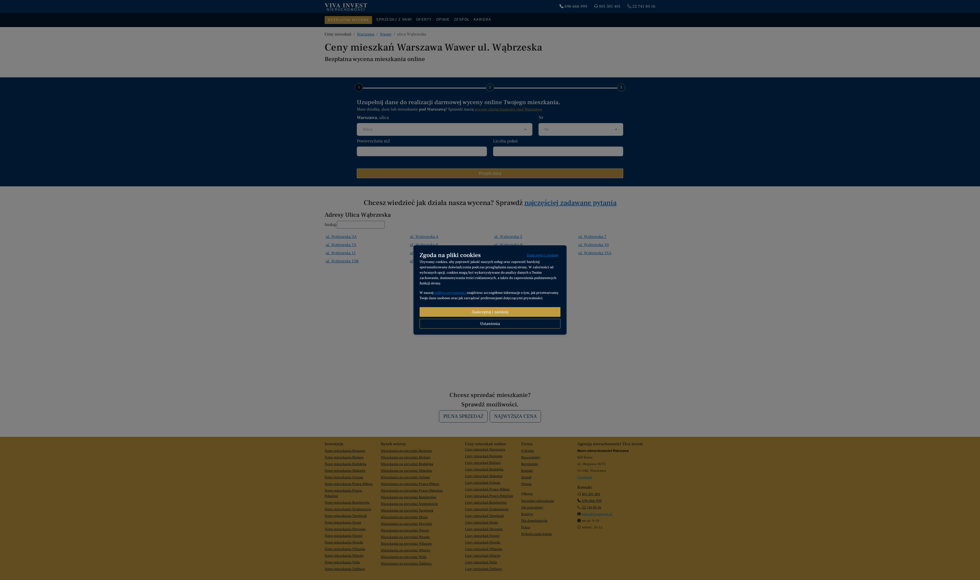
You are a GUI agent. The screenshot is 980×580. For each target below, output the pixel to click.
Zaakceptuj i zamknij (542, 255)
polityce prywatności (450, 293)
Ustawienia (490, 323)
